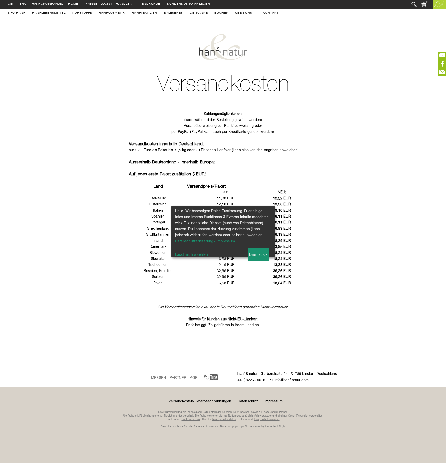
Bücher (221, 13)
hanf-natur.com (191, 419)
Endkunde (151, 4)
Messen (158, 378)
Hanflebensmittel (49, 13)
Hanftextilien (144, 13)
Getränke (199, 13)
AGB (194, 378)
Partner (178, 378)
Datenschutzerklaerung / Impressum (205, 241)
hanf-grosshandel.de (224, 419)
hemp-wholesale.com (267, 419)
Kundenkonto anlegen (188, 4)
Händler (124, 4)
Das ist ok (258, 255)
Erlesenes (173, 13)
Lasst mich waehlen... (193, 255)
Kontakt (270, 13)
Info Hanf (16, 13)
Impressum (273, 401)
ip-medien (271, 426)
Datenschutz (247, 401)
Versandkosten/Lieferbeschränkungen (200, 401)
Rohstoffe (82, 13)
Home (73, 4)
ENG (23, 4)
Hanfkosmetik (112, 13)
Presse (91, 4)
